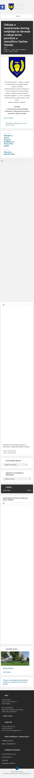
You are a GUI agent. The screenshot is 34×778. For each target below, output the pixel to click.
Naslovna (6, 49)
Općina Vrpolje (8, 668)
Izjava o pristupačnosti (8, 744)
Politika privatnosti (7, 741)
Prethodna (7, 133)
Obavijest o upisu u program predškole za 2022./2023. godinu (9, 141)
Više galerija (7, 672)
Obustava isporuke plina (9, 153)
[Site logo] (17, 11)
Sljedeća (6, 150)
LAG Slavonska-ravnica (9, 754)
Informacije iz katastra (8, 763)
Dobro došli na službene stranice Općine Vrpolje (15, 50)
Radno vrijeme (8, 716)
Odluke (12, 125)
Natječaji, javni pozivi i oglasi (16, 124)
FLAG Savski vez (7, 757)
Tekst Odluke (8, 118)
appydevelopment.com (25, 773)
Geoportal (5, 760)
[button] (2, 7)
